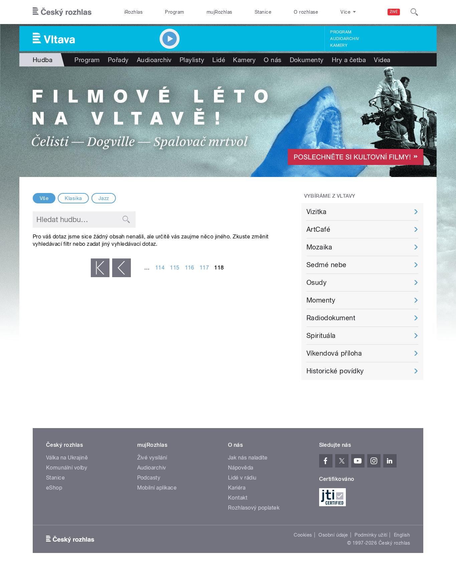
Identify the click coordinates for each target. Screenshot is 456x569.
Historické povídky (335, 371)
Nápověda (240, 467)
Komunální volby (66, 467)
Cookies (303, 535)
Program (174, 12)
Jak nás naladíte (248, 457)
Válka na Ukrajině (67, 457)
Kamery (339, 45)
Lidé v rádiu (242, 478)
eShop (54, 488)
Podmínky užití (371, 535)
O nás (272, 59)
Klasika (73, 198)
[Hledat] (414, 12)
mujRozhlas (219, 12)
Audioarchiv (344, 38)
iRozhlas (133, 12)
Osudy (316, 282)
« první (100, 267)
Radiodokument (330, 318)
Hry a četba (349, 59)
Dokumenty (307, 59)
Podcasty (149, 478)
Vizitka (316, 212)
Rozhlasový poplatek (253, 508)
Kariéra (236, 488)
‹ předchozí (121, 267)
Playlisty (192, 59)
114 (160, 267)
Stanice (263, 12)
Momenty (320, 300)
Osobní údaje (333, 535)
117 (204, 267)
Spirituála (321, 336)
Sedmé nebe (326, 265)
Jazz (103, 198)
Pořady (118, 59)
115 (174, 267)
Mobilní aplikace (157, 488)
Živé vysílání (152, 457)
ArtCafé (318, 229)
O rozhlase (306, 12)
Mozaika (319, 247)
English (402, 535)
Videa (382, 59)
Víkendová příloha (334, 353)
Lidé (218, 59)
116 (189, 267)
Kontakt (237, 498)
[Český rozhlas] (62, 12)
